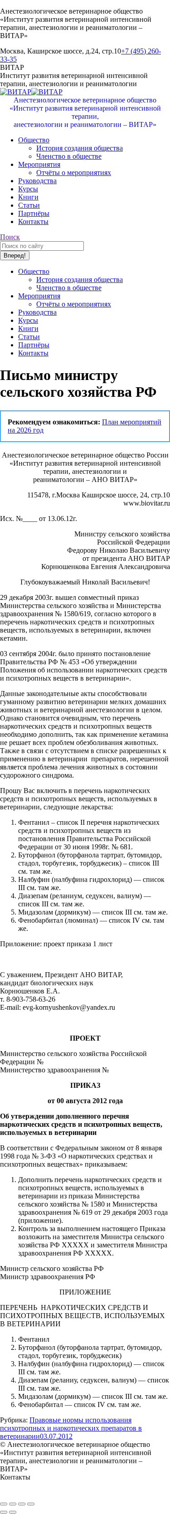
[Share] (12, 1504)
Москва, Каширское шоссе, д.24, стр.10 (60, 1485)
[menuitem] (33, 140)
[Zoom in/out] (30, 1504)
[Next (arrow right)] (12, 1512)
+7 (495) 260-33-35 (28, 1493)
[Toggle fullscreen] (21, 1504)
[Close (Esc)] (3, 1504)
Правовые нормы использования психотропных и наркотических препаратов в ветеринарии (71, 1428)
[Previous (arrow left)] (3, 1512)
